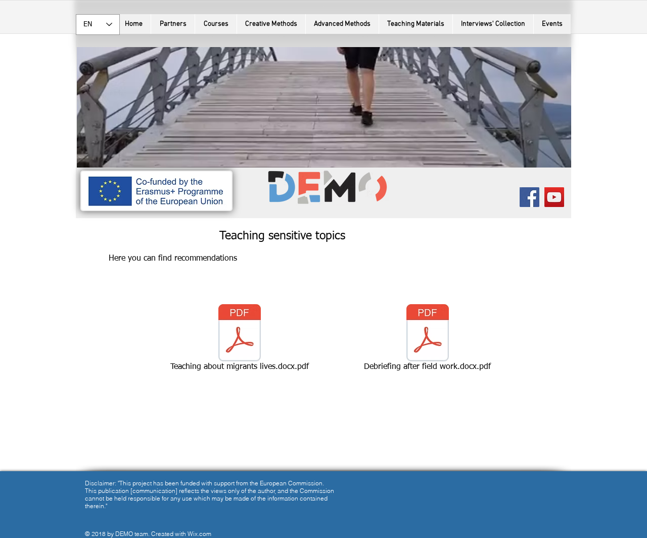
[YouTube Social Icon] (554, 197)
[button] (216, 24)
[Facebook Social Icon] (529, 197)
